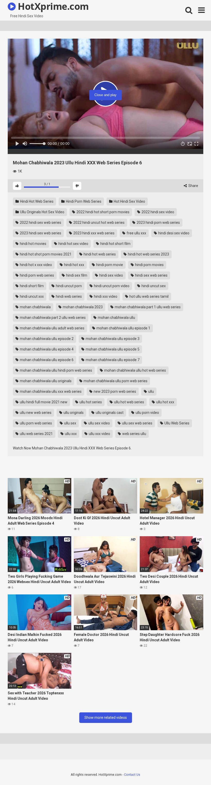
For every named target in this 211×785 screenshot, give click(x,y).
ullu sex (69, 423)
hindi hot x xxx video (35, 265)
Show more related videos (105, 717)
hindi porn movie (109, 265)
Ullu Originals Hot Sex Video (41, 212)
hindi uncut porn (68, 286)
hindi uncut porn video (111, 286)
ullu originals (73, 413)
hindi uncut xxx (31, 296)
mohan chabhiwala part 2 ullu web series (52, 317)
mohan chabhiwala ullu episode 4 (46, 349)
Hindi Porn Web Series (83, 201)
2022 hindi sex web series (40, 222)
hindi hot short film (115, 244)
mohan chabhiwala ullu (116, 317)
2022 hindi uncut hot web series (99, 222)
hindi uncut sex (153, 286)
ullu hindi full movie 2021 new (43, 402)
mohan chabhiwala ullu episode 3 (112, 339)
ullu (150, 391)
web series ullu (133, 434)
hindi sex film (76, 275)
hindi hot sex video (73, 244)
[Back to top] (194, 769)
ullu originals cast (109, 413)
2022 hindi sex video (157, 212)
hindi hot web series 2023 (148, 254)
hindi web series (68, 296)
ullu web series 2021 (36, 434)
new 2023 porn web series (114, 391)
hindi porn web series (36, 275)
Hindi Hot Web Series (36, 201)
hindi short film (31, 286)
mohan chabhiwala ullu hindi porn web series (55, 370)
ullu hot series (90, 402)
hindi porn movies (149, 265)
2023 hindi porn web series (158, 222)
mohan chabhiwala (35, 307)
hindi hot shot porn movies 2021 (45, 254)
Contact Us (132, 775)
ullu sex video (98, 423)
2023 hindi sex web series (40, 233)
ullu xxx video (99, 434)
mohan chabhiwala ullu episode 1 (123, 328)
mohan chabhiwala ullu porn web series (115, 381)
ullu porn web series (35, 423)
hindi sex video (111, 275)
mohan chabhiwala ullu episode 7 (112, 360)
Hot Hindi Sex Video (129, 201)
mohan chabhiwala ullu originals (45, 381)
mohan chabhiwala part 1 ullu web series (147, 307)
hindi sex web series (151, 275)
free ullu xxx (136, 233)
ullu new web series (35, 413)
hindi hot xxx (73, 265)
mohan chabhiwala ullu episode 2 (46, 339)
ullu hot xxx (164, 402)
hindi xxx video (105, 296)
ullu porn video (147, 413)
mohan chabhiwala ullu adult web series (51, 328)
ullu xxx (70, 434)
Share (193, 186)
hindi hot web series (99, 254)
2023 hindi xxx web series (94, 233)
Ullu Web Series (176, 423)
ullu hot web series (128, 402)
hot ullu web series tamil (149, 296)
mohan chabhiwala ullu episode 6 (46, 360)
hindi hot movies (32, 244)
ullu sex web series (136, 423)
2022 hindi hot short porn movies (102, 212)
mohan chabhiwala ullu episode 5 (112, 349)
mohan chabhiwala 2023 (82, 307)
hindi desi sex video (173, 233)
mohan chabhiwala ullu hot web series (134, 370)
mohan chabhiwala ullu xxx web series (50, 391)
